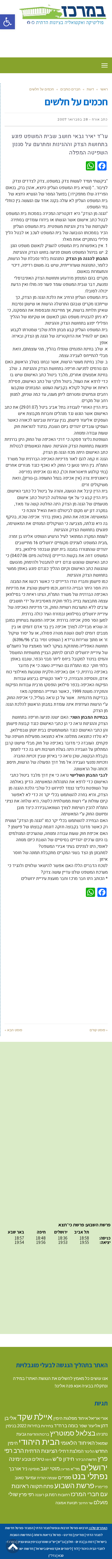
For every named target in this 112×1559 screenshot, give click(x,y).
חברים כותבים (70, 89)
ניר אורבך (18, 1468)
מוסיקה (34, 1469)
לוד (76, 1548)
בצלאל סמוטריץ (72, 1433)
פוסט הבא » (13, 1030)
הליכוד (89, 1451)
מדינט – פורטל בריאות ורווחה (53, 1535)
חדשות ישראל (24, 1548)
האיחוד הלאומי (78, 1442)
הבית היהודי (39, 1441)
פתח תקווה (41, 1486)
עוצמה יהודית (47, 1477)
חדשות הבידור (86, 1459)
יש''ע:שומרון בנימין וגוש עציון (37, 1541)
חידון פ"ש (63, 1458)
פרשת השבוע (74, 1485)
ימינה (15, 1458)
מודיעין (65, 1469)
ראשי (104, 89)
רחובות (64, 1494)
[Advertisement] (56, 959)
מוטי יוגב (50, 1468)
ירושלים (94, 1467)
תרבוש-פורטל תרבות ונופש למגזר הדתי (61, 1528)
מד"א (75, 1468)
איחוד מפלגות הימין (70, 1418)
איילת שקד (35, 1417)
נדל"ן (52, 1555)
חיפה (48, 1459)
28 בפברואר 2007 (72, 119)
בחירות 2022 (28, 1425)
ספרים (64, 1477)
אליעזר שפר (89, 1425)
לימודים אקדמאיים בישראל (53, 1548)
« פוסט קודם (99, 1030)
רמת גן (51, 1494)
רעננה (39, 1494)
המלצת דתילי (71, 1451)
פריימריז (101, 1486)
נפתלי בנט (90, 1476)
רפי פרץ (26, 1494)
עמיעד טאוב (25, 1477)
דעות (90, 89)
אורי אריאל (98, 1418)
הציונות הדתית (41, 1450)
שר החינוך (85, 1503)
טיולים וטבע (33, 1459)
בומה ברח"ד (66, 1425)
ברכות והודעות (38, 1434)
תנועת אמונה (66, 1502)
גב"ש (61, 1541)
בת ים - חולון (75, 1541)
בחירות (47, 1425)
